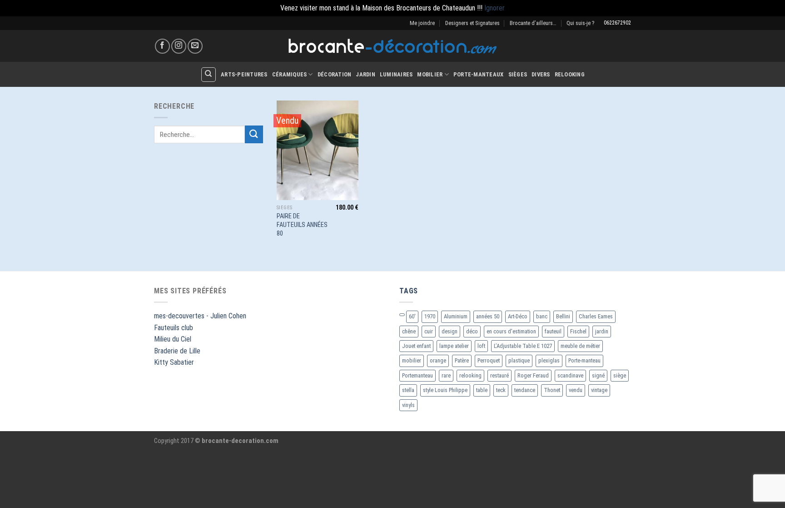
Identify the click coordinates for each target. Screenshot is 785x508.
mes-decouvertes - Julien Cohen (200, 316)
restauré (499, 375)
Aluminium (455, 316)
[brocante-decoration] (392, 46)
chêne (409, 331)
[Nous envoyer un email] (195, 46)
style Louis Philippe (445, 390)
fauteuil (553, 331)
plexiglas (549, 360)
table (481, 390)
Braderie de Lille (177, 351)
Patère (462, 360)
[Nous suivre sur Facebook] (162, 46)
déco (472, 331)
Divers (541, 74)
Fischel (578, 331)
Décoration (335, 74)
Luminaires (396, 74)
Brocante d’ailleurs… (533, 23)
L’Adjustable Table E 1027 (523, 345)
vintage (599, 390)
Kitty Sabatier (174, 362)
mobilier (411, 360)
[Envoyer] (254, 134)
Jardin (365, 74)
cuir (428, 331)
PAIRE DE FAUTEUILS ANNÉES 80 (302, 224)
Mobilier (429, 74)
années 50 (487, 316)
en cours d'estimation (511, 331)
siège (619, 375)
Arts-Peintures (244, 74)
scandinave (570, 375)
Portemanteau (417, 375)
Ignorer (494, 8)
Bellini (563, 316)
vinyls (408, 405)
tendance (524, 390)
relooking (470, 375)
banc (541, 316)
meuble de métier (580, 345)
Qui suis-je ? (580, 23)
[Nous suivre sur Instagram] (178, 46)
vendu (575, 390)
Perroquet (488, 360)
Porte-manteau (584, 360)
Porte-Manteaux (478, 74)
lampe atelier (454, 345)
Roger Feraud (533, 375)
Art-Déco (517, 316)
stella (408, 390)
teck (501, 390)
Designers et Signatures (472, 23)
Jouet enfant (416, 345)
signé (598, 375)
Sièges (517, 74)
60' (412, 316)
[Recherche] (208, 74)
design (449, 331)
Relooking (570, 74)
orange (438, 360)
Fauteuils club (173, 327)
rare (446, 375)
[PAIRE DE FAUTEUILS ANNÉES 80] (317, 150)
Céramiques (289, 74)
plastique (519, 360)
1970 (429, 316)
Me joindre (422, 23)
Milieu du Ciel (172, 339)
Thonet (552, 390)
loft (481, 345)
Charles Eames (596, 316)
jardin (601, 331)
